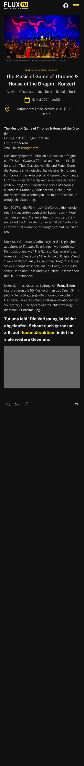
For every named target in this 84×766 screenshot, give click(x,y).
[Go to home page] (16, 5)
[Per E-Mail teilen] (7, 404)
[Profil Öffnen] (66, 5)
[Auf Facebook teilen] (26, 404)
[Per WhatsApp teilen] (17, 404)
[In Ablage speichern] (76, 404)
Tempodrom (29, 148)
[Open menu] (76, 5)
